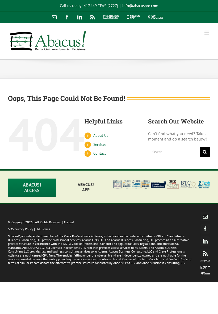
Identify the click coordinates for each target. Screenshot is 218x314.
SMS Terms (43, 229)
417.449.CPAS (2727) (101, 5)
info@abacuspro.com (140, 5)
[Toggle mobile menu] (207, 32)
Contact (99, 153)
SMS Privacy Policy (20, 229)
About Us (100, 135)
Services (99, 144)
